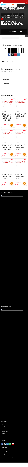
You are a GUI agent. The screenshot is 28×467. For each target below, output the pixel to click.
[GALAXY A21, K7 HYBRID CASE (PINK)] (20, 105)
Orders (3, 424)
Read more (11, 125)
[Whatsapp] (10, 444)
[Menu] (1, 2)
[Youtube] (13, 444)
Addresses (4, 429)
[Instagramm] (7, 444)
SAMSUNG (11, 7)
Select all (3, 4)
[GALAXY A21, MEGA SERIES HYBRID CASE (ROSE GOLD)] (7, 105)
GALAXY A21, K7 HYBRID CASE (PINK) (20, 116)
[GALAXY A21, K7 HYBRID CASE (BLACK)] (7, 165)
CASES (4, 7)
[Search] (25, 2)
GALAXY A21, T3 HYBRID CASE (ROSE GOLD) (7, 147)
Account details (5, 431)
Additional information (8, 62)
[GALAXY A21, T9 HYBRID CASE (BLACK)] (20, 165)
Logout (3, 433)
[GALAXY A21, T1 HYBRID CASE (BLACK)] (20, 136)
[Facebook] (2, 444)
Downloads (4, 426)
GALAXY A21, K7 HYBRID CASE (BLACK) (7, 176)
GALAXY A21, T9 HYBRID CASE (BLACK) (20, 176)
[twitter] (5, 444)
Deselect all (4, 6)
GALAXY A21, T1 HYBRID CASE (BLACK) (20, 147)
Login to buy (7, 38)
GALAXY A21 (4, 14)
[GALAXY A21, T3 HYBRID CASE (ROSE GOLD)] (7, 136)
